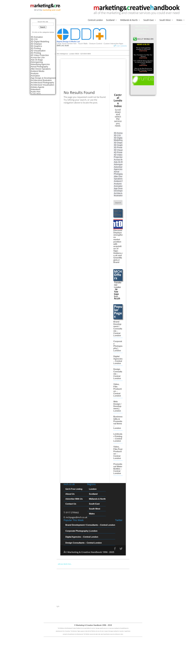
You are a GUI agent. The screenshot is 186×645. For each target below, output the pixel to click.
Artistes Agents (37, 87)
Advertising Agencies (40, 64)
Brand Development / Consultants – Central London (117, 329)
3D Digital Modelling (40, 41)
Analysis (34, 73)
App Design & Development (43, 78)
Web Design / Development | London (117, 406)
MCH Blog (118, 212)
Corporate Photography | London (117, 346)
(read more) (143, 51)
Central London (95, 20)
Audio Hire (35, 92)
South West (165, 20)
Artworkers (35, 89)
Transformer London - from (117, 291)
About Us (70, 494)
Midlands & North (129, 20)
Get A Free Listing (73, 489)
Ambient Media (37, 71)
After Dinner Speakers (41, 69)
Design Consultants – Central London (117, 374)
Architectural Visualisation (42, 85)
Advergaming (37, 62)
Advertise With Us (74, 499)
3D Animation (37, 37)
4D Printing (36, 53)
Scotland (110, 20)
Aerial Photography (39, 67)
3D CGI (34, 39)
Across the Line (38, 57)
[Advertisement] (81, 589)
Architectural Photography (42, 82)
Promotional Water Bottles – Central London (117, 468)
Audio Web (36, 94)
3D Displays (36, 44)
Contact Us (70, 504)
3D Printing (36, 48)
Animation (35, 76)
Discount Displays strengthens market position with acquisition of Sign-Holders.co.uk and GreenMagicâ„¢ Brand (118, 246)
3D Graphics (36, 46)
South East (148, 20)
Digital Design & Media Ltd (68, 41)
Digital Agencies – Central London (81, 537)
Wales (179, 20)
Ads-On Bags (37, 60)
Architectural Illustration (41, 80)
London (93, 489)
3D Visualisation (38, 51)
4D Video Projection (40, 55)
